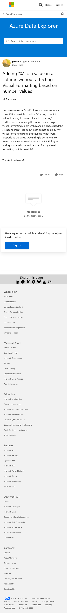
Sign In (59, 4)
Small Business (10, 486)
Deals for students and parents (16, 430)
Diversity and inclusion (13, 578)
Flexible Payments (11, 384)
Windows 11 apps (11, 333)
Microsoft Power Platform (14, 471)
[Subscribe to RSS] (44, 281)
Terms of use (9, 604)
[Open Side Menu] (4, 4)
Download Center (11, 353)
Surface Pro (8, 296)
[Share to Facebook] (23, 281)
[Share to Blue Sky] (39, 281)
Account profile (10, 347)
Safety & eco (36, 604)
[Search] (41, 5)
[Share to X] (28, 281)
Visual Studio (9, 537)
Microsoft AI (8, 450)
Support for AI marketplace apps (16, 517)
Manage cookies (48, 601)
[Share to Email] (49, 281)
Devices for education (12, 404)
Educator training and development (18, 425)
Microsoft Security (11, 455)
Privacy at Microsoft (12, 568)
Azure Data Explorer (14, 13)
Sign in (17, 245)
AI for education (10, 435)
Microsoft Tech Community (14, 522)
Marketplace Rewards (12, 532)
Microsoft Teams (10, 476)
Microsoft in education (13, 399)
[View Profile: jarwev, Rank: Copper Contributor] (6, 63)
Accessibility (9, 584)
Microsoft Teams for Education (16, 409)
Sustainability (9, 589)
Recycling (48, 604)
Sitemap (7, 601)
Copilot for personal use (13, 317)
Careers (7, 552)
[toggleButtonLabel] (62, 14)
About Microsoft (10, 558)
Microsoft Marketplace (13, 527)
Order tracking (9, 368)
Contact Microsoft (21, 601)
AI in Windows (9, 322)
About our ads (9, 608)
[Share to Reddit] (33, 281)
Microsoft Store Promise (13, 379)
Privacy (35, 601)
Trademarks (22, 604)
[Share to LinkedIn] (17, 281)
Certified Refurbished (12, 373)
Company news (10, 563)
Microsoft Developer (12, 506)
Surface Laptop (10, 301)
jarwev (16, 61)
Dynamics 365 (9, 460)
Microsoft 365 (9, 465)
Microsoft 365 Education (13, 414)
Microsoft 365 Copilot (12, 481)
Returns (7, 363)
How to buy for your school (14, 419)
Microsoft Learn (10, 512)
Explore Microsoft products (14, 327)
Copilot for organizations (13, 312)
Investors (7, 573)
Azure (6, 501)
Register (49, 4)
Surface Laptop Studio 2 (13, 307)
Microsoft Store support (13, 358)
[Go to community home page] (11, 4)
